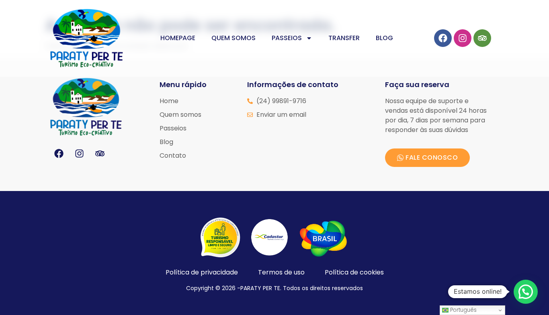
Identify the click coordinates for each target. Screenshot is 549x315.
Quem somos (233, 38)
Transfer (344, 38)
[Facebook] (443, 38)
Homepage (177, 38)
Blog (384, 38)
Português (463, 310)
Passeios (287, 38)
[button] (526, 292)
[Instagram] (462, 38)
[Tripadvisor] (482, 38)
